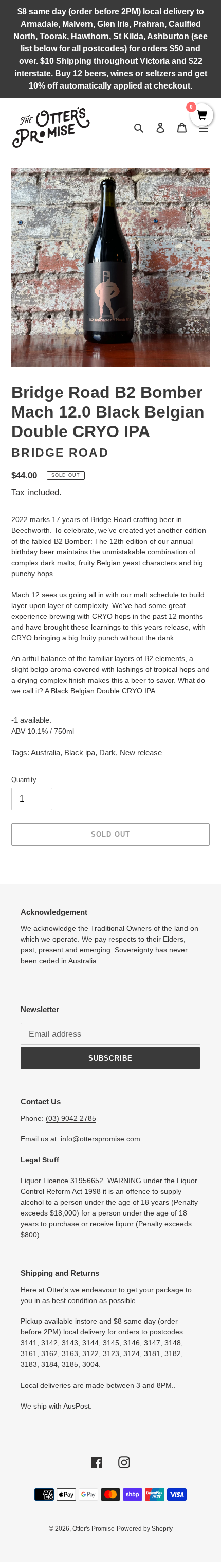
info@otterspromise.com (100, 1139)
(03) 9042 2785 (71, 1118)
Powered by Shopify (145, 1528)
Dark (107, 752)
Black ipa (79, 752)
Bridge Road (60, 452)
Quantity (23, 780)
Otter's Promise (93, 1528)
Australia (45, 752)
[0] (201, 116)
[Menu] (203, 127)
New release (141, 752)
